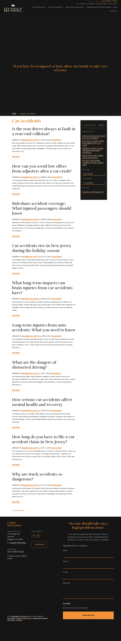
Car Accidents (56, 140)
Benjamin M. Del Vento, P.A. (31, 140)
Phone (65, 572)
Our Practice (39, 7)
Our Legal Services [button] (74, 7)
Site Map (18, 618)
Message (66, 583)
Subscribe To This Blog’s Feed (92, 192)
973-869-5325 (15, 551)
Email (66, 561)
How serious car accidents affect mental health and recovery (42, 402)
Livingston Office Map (18, 543)
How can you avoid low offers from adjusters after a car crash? (42, 169)
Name (65, 551)
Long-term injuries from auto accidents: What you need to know (44, 328)
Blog (115, 7)
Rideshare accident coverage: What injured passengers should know (41, 208)
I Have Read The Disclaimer (77, 608)
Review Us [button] (39, 544)
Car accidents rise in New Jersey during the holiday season (41, 248)
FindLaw (19, 620)
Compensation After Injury (99, 7)
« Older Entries (18, 510)
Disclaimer (11, 618)
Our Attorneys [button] (55, 7)
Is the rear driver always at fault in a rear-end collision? (43, 131)
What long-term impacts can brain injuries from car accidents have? (42, 288)
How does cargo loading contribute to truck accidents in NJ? (92, 162)
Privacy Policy (27, 618)
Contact (113, 11)
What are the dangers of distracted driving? (34, 365)
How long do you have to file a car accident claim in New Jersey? (43, 439)
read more (16, 157)
